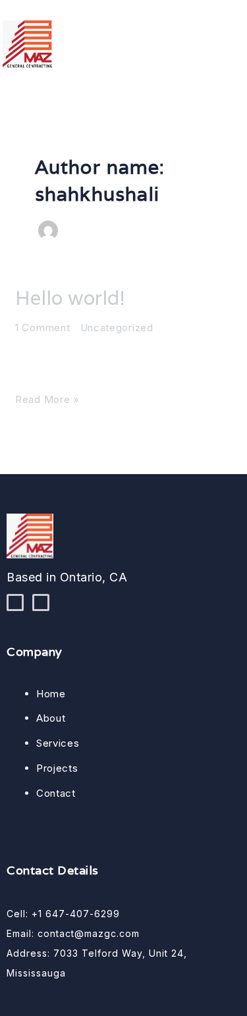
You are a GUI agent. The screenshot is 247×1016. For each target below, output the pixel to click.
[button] (236, 38)
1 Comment (42, 327)
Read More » (47, 399)
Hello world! (70, 298)
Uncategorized (116, 327)
